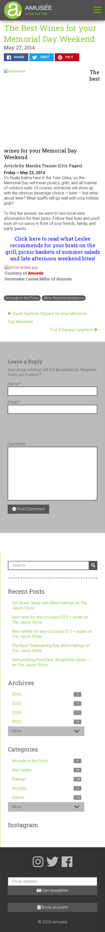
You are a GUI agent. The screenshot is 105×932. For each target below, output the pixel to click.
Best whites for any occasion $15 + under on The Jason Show (52, 634)
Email (14, 402)
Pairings (46, 779)
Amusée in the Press (22, 298)
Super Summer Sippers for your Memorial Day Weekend (47, 317)
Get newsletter (54, 890)
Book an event (54, 907)
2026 (45, 694)
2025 (45, 703)
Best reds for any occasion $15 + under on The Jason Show (50, 620)
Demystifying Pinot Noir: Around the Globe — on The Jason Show (51, 662)
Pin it (68, 57)
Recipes (45, 788)
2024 (45, 712)
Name (14, 383)
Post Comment (30, 509)
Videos (46, 797)
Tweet (44, 57)
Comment (16, 444)
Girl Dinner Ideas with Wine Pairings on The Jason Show (49, 605)
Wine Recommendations (64, 298)
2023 (45, 721)
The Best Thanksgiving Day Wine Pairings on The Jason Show (51, 648)
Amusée (35, 273)
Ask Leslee (45, 770)
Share (18, 57)
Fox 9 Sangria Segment (72, 329)
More (17, 731)
